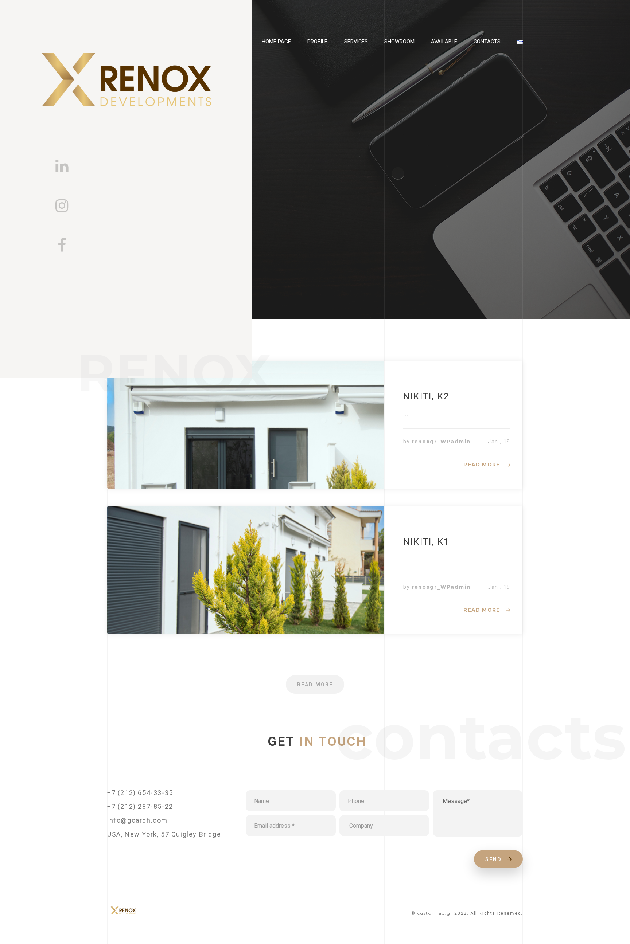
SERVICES (356, 41)
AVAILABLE (444, 41)
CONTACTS (487, 41)
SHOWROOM (399, 41)
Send (494, 859)
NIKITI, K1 (426, 542)
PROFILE (317, 41)
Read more (481, 464)
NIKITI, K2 (426, 396)
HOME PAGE (276, 41)
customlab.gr (435, 913)
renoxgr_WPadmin (441, 441)
